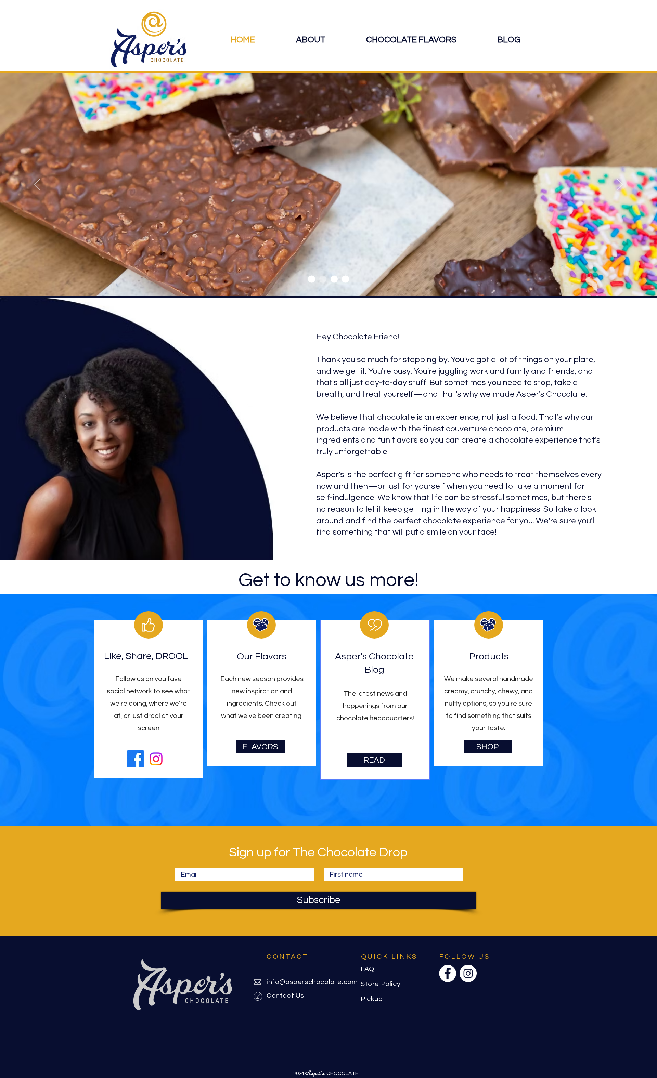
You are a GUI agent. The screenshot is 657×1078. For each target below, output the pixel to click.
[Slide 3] (311, 279)
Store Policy (380, 984)
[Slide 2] (322, 279)
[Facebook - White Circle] (447, 973)
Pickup (372, 999)
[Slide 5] (345, 279)
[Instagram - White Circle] (468, 973)
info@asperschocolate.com (312, 981)
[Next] (620, 184)
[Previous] (37, 184)
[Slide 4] (334, 279)
